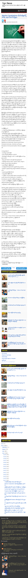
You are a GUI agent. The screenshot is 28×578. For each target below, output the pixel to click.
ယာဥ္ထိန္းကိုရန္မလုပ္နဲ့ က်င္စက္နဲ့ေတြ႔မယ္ (13, 482)
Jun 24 (4, 466)
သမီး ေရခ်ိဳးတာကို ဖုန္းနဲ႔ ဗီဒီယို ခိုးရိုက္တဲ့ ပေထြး (16, 390)
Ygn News (7, 3)
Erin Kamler (4, 353)
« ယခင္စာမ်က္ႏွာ (6, 268)
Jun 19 (4, 476)
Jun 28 (4, 458)
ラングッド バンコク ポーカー (8, 362)
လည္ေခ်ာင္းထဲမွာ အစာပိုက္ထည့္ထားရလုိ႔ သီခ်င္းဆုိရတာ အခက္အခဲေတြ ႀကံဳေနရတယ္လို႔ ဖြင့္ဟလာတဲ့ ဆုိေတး (14, 538)
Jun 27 (4, 460)
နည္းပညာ (4, 360)
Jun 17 (4, 480)
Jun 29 (4, 456)
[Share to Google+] (5, 20)
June (3, 453)
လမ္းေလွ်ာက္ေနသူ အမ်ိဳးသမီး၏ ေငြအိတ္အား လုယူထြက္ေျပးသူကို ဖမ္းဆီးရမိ (17, 335)
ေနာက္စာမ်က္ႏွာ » (21, 268)
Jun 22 (4, 470)
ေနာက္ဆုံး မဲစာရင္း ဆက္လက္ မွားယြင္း (15, 432)
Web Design (4, 357)
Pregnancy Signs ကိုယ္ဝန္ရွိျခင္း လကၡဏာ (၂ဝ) (14, 491)
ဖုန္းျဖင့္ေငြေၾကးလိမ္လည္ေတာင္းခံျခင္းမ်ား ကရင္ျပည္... (15, 487)
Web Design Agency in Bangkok (8, 358)
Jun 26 (4, 462)
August (4, 449)
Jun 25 (4, 464)
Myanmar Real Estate (6, 355)
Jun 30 (4, 454)
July (3, 451)
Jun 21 (4, 472)
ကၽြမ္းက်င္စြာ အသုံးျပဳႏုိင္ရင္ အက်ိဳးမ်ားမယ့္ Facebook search (13, 545)
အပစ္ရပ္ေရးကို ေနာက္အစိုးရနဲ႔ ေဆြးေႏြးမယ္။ (17, 305)
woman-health (5, 264)
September (4, 447)
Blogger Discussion (7, 548)
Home (13, 268)
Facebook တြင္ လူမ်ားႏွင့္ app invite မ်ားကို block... (15, 489)
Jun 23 (4, 468)
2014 (2, 445)
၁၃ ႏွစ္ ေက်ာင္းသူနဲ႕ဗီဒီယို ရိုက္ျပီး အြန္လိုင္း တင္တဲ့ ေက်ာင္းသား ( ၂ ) (16, 276)
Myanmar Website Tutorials (9, 543)
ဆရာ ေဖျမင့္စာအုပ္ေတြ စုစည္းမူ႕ (14, 312)
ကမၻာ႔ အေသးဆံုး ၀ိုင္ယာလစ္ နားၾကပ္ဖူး (12, 506)
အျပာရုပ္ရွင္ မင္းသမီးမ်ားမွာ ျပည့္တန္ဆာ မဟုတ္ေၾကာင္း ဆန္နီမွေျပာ (17, 320)
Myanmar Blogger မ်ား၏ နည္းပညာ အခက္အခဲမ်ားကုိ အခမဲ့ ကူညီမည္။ (13, 550)
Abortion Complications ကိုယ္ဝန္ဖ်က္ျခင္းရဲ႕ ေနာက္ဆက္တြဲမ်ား (14, 16)
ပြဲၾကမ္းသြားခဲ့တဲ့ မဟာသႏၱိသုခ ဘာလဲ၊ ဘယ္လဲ (14, 510)
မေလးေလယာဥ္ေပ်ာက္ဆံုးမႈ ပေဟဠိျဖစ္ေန (16, 297)
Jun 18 (4, 478)
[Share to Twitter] (3, 20)
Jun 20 (4, 474)
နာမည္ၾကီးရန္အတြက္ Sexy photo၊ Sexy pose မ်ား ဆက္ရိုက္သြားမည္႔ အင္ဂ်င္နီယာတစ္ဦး (17, 344)
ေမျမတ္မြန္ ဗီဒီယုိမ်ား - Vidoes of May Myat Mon (17, 376)
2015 (2, 443)
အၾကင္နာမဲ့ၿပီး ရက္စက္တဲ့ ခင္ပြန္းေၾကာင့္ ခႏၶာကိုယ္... (15, 508)
